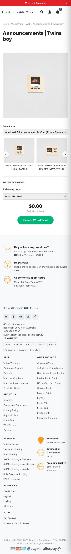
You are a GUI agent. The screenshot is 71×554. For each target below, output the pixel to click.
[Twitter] (6, 317)
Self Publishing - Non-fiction (18, 464)
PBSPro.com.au (11, 479)
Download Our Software (16, 523)
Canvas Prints (44, 388)
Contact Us (9, 373)
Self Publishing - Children (17, 459)
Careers (7, 430)
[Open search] (41, 12)
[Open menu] (65, 12)
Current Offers (45, 363)
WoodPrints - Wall (20, 23)
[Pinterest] (35, 317)
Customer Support (13, 368)
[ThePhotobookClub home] (17, 12)
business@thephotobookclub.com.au (34, 251)
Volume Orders (11, 444)
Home (6, 23)
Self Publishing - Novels (16, 469)
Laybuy (7, 501)
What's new (9, 425)
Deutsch (30, 344)
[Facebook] (14, 317)
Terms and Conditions (15, 405)
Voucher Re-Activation (15, 383)
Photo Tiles (43, 403)
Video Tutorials (25, 255)
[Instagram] (28, 317)
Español (22, 350)
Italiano (41, 344)
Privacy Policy (10, 410)
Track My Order (11, 388)
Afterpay (8, 506)
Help (41, 255)
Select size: (9, 126)
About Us (8, 400)
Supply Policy (10, 415)
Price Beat (8, 420)
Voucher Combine (13, 378)
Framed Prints (44, 393)
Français (18, 344)
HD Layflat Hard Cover (49, 383)
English (52, 344)
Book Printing (10, 454)
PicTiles (41, 398)
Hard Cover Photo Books (50, 373)
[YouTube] (21, 317)
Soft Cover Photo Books (50, 368)
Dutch (8, 344)
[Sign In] (49, 12)
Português (10, 350)
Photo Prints (43, 413)
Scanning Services (47, 418)
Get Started (9, 518)
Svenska (34, 350)
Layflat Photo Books (48, 378)
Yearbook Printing (13, 449)
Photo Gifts (43, 408)
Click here (19, 266)
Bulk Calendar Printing (15, 474)
